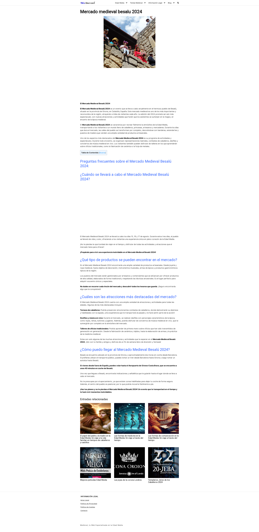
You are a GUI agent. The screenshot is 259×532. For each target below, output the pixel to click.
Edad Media (119, 3)
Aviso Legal (85, 500)
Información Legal (155, 3)
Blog (169, 3)
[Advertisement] (129, 85)
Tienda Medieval (136, 3)
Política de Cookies (88, 507)
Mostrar (102, 153)
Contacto (84, 510)
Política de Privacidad (89, 503)
